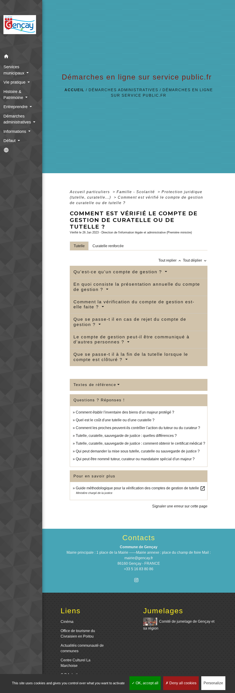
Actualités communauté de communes (82, 648)
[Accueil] (21, 26)
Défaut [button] (10, 140)
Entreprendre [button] (16, 106)
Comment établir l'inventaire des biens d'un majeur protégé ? (125, 412)
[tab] (79, 245)
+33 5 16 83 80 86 (138, 569)
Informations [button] (15, 131)
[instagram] (138, 579)
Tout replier (170, 260)
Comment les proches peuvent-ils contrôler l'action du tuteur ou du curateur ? (138, 428)
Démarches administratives (123, 90)
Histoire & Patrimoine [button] (13, 94)
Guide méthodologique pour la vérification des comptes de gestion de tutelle (140, 488)
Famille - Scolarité (136, 192)
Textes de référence (94, 385)
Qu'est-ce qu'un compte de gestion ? (118, 271)
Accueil (74, 90)
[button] (21, 57)
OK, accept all (146, 683)
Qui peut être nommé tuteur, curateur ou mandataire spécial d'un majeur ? (135, 459)
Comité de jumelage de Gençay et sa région (178, 624)
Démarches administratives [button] (17, 119)
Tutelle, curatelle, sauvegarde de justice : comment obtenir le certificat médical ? (140, 443)
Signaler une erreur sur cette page (179, 506)
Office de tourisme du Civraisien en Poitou (78, 633)
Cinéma (67, 622)
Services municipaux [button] (14, 70)
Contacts (138, 538)
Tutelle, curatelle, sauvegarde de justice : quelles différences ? (126, 436)
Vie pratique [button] (15, 82)
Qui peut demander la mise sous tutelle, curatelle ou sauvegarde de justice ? (138, 451)
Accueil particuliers (90, 192)
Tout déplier (195, 260)
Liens (71, 611)
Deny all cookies (182, 683)
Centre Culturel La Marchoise (75, 663)
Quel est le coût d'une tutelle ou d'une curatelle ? (115, 420)
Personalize (213, 683)
